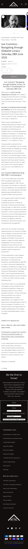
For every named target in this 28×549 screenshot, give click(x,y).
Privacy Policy (7, 500)
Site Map (5, 469)
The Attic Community (9, 480)
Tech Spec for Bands (9, 504)
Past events (6, 465)
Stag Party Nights (8, 454)
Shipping (3, 63)
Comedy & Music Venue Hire (11, 458)
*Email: (14, 408)
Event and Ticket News (10, 488)
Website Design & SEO (14, 544)
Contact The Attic (8, 508)
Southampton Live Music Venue (12, 438)
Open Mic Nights (8, 446)
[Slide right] (17, 33)
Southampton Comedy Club (11, 434)
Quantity (3, 66)
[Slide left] (10, 33)
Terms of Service (8, 492)
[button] (2, 4)
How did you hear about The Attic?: (14, 413)
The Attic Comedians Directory (12, 484)
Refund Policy (7, 496)
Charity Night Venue (9, 461)
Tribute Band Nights (9, 442)
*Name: (14, 402)
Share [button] (5, 368)
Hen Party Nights (8, 450)
